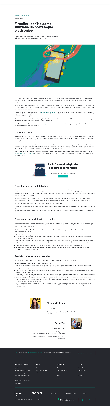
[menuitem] (87, 400)
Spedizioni (17, 368)
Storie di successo (62, 370)
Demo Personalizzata (41, 370)
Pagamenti (17, 15)
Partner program (82, 373)
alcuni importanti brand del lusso (24, 153)
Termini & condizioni (71, 393)
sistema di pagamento (43, 124)
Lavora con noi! (82, 370)
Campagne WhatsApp (20, 373)
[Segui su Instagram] (38, 393)
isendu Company (82, 368)
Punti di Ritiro (18, 378)
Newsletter (60, 373)
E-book (59, 378)
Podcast (59, 375)
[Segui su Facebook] (35, 393)
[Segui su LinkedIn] (33, 393)
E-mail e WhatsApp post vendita (23, 370)
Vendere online (25, 15)
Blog (58, 368)
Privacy (84, 393)
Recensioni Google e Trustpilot (22, 375)
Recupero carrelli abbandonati (22, 380)
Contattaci (81, 375)
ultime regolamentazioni (48, 112)
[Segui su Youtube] (41, 393)
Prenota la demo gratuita (85, 353)
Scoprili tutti (63, 176)
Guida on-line (39, 373)
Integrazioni (18, 383)
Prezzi (37, 368)
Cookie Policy (52, 393)
